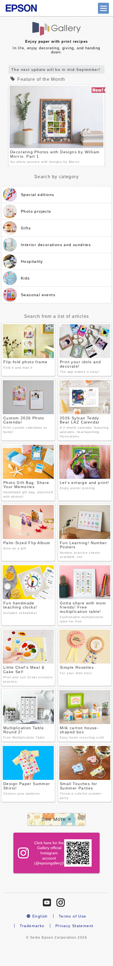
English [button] (39, 916)
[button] (56, 819)
